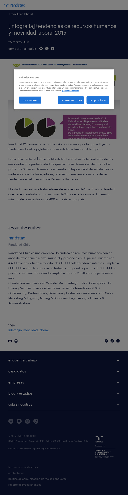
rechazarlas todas (71, 99)
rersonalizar (30, 99)
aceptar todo (98, 99)
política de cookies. (70, 91)
